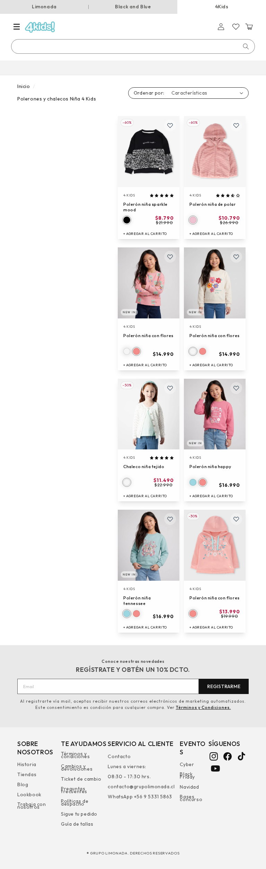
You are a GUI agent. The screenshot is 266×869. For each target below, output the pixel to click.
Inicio (23, 86)
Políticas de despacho (74, 802)
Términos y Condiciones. (203, 707)
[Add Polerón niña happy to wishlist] (236, 388)
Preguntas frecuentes (74, 790)
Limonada (44, 6)
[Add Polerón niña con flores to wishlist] (170, 257)
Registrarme (223, 686)
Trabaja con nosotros (31, 805)
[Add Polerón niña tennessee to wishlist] (170, 519)
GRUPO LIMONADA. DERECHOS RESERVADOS (135, 853)
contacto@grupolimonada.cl (141, 786)
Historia (26, 765)
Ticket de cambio (81, 779)
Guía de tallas (77, 824)
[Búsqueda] (246, 46)
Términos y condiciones (75, 756)
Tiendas (26, 774)
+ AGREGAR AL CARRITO (145, 233)
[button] (16, 26)
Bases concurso (191, 797)
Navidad (189, 787)
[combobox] (133, 46)
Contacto (119, 757)
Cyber (187, 765)
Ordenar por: (149, 93)
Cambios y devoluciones (76, 767)
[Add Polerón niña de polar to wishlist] (236, 125)
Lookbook (29, 794)
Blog (22, 784)
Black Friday (187, 775)
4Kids (222, 6)
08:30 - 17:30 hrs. (129, 776)
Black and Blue (133, 6)
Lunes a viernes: (127, 766)
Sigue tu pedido (79, 814)
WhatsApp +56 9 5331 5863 (140, 796)
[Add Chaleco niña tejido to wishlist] (170, 388)
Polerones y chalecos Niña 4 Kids (56, 99)
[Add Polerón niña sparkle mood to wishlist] (170, 125)
